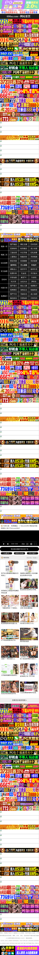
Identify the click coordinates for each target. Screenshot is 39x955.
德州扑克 (34, 269)
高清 (23, 544)
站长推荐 (4, 263)
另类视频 (34, 257)
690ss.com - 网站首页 (18, 16)
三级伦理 (13, 253)
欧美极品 (23, 248)
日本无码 (34, 244)
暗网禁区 (13, 290)
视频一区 (4, 246)
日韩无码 (34, 298)
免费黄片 (34, 286)
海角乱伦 (23, 290)
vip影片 (6, 553)
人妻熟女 (13, 257)
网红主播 (23, 244)
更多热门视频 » (32, 558)
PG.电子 (32, 553)
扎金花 (23, 273)
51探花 (34, 277)
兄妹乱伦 (23, 294)
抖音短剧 (13, 277)
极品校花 (13, 298)
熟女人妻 (23, 286)
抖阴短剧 (23, 298)
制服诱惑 (34, 290)
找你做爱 (34, 261)
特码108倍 (19, 553)
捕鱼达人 (13, 269)
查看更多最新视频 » (19, 700)
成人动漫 (34, 248)
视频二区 (4, 255)
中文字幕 (23, 253)
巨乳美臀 (34, 253)
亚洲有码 (13, 248)
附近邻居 (13, 261)
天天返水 (34, 273)
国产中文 (13, 294)
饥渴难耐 (23, 261)
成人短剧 (34, 294)
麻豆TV (23, 277)
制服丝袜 (23, 257)
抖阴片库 (4, 288)
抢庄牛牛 (23, 269)
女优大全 (23, 281)
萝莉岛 (33, 281)
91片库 (13, 281)
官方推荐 (4, 271)
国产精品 (13, 244)
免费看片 (4, 296)
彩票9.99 (13, 273)
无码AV (4, 279)
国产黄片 (13, 286)
